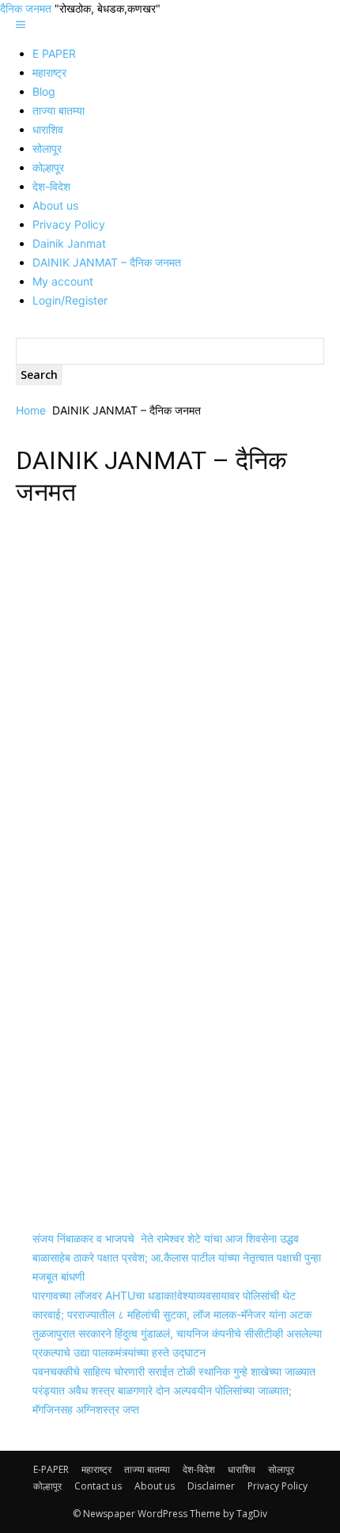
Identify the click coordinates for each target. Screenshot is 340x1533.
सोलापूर (47, 148)
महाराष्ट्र (49, 72)
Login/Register (70, 300)
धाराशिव (47, 129)
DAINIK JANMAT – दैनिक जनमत (106, 262)
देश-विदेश (51, 186)
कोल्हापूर (48, 167)
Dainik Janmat (69, 243)
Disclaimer (211, 1486)
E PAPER (54, 53)
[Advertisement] (170, 696)
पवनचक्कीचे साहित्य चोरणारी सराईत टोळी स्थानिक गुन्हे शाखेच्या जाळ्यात (173, 1371)
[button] (20, 25)
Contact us (98, 1486)
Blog (43, 91)
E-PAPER (51, 1469)
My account (62, 281)
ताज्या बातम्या (58, 110)
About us (55, 205)
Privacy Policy (68, 224)
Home (31, 410)
